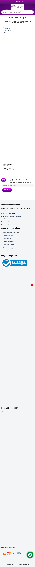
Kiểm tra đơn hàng (8, 235)
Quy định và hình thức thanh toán (12, 251)
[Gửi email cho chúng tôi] (16, 196)
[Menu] (2, 6)
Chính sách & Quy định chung (11, 248)
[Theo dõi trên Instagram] (6, 196)
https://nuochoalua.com (8, 222)
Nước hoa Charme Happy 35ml (8, 165)
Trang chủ (7, 21)
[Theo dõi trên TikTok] (9, 196)
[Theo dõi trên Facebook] (2, 196)
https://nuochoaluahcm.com (9, 225)
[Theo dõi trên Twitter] (12, 196)
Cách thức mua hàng (9, 241)
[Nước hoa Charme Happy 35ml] (9, 94)
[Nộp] (31, 12)
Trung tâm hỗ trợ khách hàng (11, 232)
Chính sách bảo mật (8, 244)
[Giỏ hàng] (32, 285)
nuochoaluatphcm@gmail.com (12, 216)
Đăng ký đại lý (7, 238)
